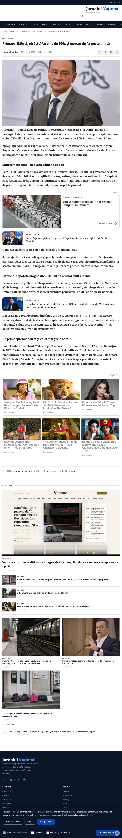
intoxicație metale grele (34, 471)
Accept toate (46, 821)
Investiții (57, 24)
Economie (10, 24)
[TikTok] (115, 2)
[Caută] (83, 16)
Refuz (30, 821)
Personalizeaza (13, 821)
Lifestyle (99, 24)
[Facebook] (107, 2)
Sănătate (6, 807)
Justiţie (68, 24)
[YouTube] (119, 2)
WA (111, 52)
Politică (23, 24)
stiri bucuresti (71, 471)
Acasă (5, 31)
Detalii (90, 815)
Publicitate (67, 795)
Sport (79, 24)
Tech (65, 803)
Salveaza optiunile (107, 832)
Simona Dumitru (10, 52)
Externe (34, 24)
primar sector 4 (55, 471)
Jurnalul (19, 759)
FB (99, 52)
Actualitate (14, 31)
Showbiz (111, 24)
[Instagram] (111, 2)
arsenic (16, 471)
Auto (88, 24)
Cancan (110, 138)
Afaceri (45, 24)
